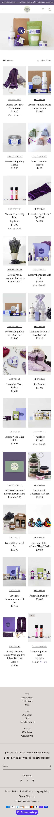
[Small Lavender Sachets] (39, 137)
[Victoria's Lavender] (27, 9)
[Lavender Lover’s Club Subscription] (39, 80)
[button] (43, 9)
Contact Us (27, 735)
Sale (27, 704)
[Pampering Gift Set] (39, 571)
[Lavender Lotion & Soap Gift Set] (39, 307)
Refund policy (26, 791)
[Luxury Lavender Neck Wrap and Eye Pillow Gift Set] (14, 627)
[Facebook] (27, 780)
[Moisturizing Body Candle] (14, 137)
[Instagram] (21, 780)
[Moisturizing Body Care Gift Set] (14, 307)
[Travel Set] (39, 413)
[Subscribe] (47, 766)
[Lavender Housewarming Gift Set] (14, 571)
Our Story (27, 715)
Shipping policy (42, 791)
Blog (27, 718)
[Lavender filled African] (39, 519)
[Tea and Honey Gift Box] (14, 519)
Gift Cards (27, 701)
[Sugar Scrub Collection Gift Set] (39, 466)
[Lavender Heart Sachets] (14, 360)
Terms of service (27, 796)
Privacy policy (11, 791)
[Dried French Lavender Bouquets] (14, 251)
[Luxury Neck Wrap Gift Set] (14, 413)
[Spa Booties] (39, 360)
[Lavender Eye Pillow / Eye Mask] (39, 190)
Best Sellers (27, 697)
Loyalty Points (27, 722)
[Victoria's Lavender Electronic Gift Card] (14, 466)
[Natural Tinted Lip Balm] (14, 190)
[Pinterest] (33, 780)
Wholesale (27, 732)
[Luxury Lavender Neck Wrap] (14, 80)
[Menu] (6, 9)
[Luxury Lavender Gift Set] (39, 251)
